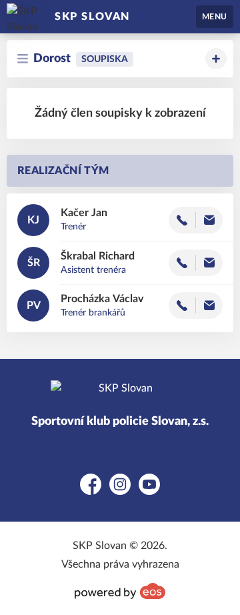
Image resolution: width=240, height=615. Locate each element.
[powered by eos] (120, 591)
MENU (214, 17)
